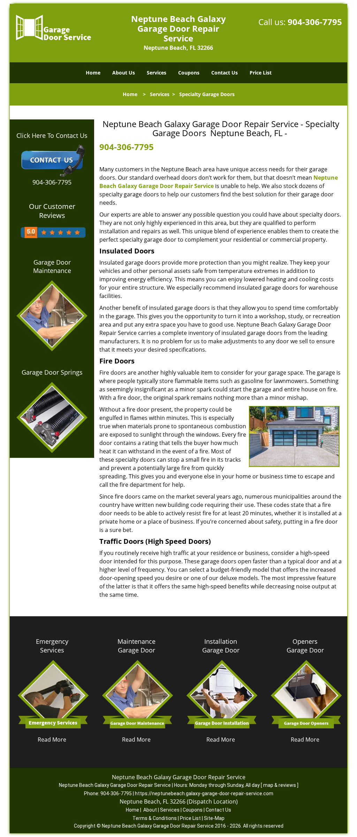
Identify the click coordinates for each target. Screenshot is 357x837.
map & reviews (280, 785)
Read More (52, 739)
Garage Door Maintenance (52, 266)
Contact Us (224, 72)
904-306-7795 (315, 22)
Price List (261, 72)
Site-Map (214, 818)
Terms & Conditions (154, 818)
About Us (123, 72)
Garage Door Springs (52, 372)
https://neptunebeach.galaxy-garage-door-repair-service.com (204, 793)
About (150, 810)
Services (156, 72)
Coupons (188, 72)
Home (93, 72)
